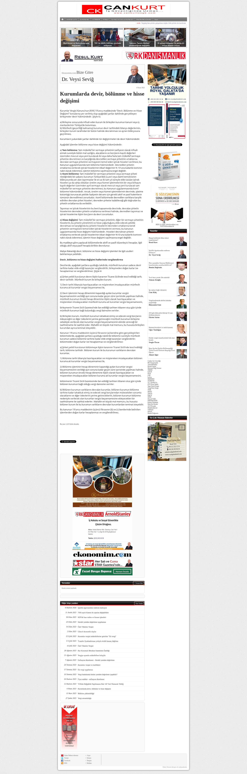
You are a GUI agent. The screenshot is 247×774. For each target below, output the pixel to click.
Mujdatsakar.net (152, 408)
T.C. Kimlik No (152, 383)
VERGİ (105, 19)
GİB (149, 375)
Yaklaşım (150, 410)
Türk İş (150, 393)
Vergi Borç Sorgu (153, 388)
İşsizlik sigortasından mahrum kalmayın (159, 251)
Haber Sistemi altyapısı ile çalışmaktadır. (175, 767)
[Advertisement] (167, 501)
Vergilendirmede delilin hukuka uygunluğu (160, 301)
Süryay (150, 411)
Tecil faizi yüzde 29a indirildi (159, 277)
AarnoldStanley (152, 364)
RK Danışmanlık (153, 363)
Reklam (89, 763)
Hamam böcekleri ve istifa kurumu (161, 327)
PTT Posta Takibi (153, 384)
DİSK (149, 397)
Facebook (67, 761)
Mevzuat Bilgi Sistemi (154, 368)
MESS (150, 392)
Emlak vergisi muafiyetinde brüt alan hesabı (162, 339)
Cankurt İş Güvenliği (154, 361)
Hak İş (150, 395)
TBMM (150, 370)
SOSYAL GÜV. (72, 19)
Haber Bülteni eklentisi (71, 755)
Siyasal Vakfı (152, 399)
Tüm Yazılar (139, 603)
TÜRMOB (151, 381)
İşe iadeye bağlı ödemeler (158, 290)
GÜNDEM (96, 19)
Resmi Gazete (152, 366)
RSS (65, 763)
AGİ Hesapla (152, 406)
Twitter (66, 758)
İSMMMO (151, 379)
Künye (89, 758)
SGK (149, 374)
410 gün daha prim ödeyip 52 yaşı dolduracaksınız (161, 314)
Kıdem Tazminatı (153, 402)
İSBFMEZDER (152, 401)
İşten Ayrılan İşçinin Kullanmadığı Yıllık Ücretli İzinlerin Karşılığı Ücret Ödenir (162, 350)
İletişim (89, 761)
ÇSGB (150, 372)
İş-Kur (150, 377)
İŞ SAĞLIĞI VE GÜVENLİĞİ (122, 19)
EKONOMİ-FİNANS (143, 19)
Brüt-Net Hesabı (153, 404)
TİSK (149, 390)
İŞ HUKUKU (84, 19)
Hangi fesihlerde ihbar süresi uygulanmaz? (159, 239)
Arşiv (156, 19)
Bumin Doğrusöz (153, 413)
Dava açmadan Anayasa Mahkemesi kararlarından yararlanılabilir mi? (161, 264)
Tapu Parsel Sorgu (153, 386)
